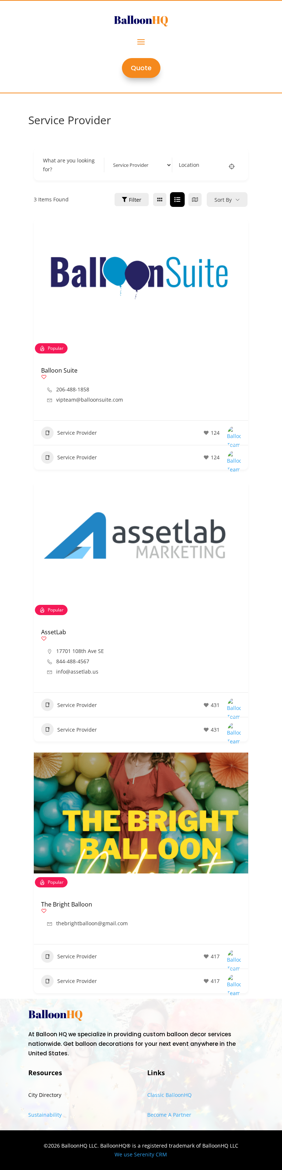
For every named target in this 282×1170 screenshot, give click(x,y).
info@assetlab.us (77, 671)
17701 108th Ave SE (80, 650)
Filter (135, 199)
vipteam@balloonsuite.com (89, 399)
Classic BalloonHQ (169, 1094)
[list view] (177, 199)
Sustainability (45, 1114)
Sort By (223, 199)
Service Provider (77, 432)
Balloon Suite (59, 370)
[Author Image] (234, 433)
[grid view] (159, 199)
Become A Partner (169, 1114)
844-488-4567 (72, 661)
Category (122, 164)
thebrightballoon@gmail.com (92, 923)
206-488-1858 (72, 389)
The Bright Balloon (66, 904)
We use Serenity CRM (141, 1154)
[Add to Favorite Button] (44, 377)
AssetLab (53, 632)
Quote (141, 67)
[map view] (195, 199)
